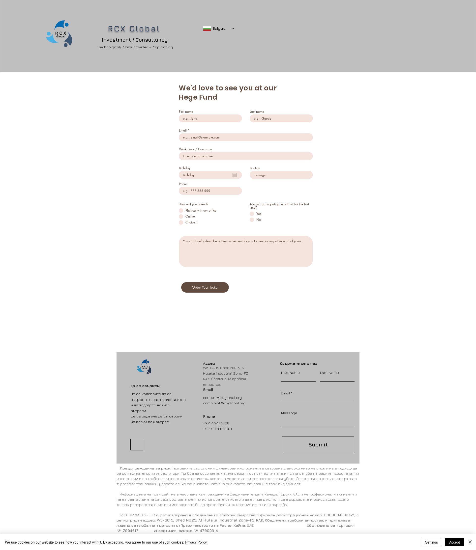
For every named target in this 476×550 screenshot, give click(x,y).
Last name (257, 111)
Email (183, 130)
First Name (290, 372)
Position (255, 168)
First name (186, 111)
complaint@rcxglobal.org (224, 403)
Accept (454, 542)
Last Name (329, 372)
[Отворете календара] (235, 175)
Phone (183, 184)
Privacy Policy (196, 542)
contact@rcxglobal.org (222, 397)
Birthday (184, 168)
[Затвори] (470, 542)
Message (289, 413)
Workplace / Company (195, 149)
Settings (431, 542)
